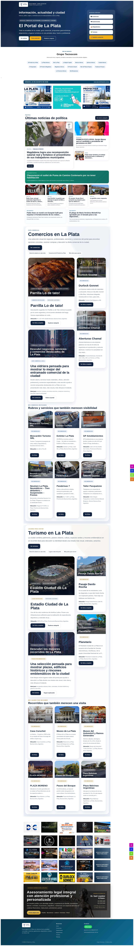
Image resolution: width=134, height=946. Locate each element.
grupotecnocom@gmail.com (91, 930)
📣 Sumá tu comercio (97, 37)
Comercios (58, 928)
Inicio (57, 926)
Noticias (58, 936)
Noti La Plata (56, 62)
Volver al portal (49, 397)
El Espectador (32, 66)
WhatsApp (88, 926)
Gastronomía (59, 930)
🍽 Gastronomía (95, 21)
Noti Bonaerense (74, 71)
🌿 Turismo (94, 32)
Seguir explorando (49, 692)
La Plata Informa (46, 62)
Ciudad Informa (102, 62)
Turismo (58, 934)
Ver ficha (34, 455)
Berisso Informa (79, 62)
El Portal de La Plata (33, 62)
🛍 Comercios (95, 16)
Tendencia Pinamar (100, 66)
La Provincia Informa (61, 71)
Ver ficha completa (37, 323)
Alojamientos (59, 932)
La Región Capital (67, 62)
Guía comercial (35, 38)
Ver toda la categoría (102, 118)
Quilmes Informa (91, 62)
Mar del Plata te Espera (86, 66)
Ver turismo (34, 546)
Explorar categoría (53, 323)
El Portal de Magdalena (45, 66)
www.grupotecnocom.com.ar (91, 932)
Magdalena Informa (59, 66)
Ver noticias (24, 38)
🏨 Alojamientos (95, 27)
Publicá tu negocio (49, 38)
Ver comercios (35, 247)
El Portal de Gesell (72, 66)
